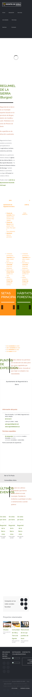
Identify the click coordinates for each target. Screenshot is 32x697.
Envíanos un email (25, 688)
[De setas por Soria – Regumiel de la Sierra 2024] (12, 511)
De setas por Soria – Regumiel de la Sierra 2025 (3, 525)
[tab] (16, 383)
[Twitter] (4, 667)
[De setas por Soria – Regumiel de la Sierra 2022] (20, 511)
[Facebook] (4, 663)
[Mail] (8, 671)
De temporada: (9, 436)
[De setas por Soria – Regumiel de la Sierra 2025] (3, 511)
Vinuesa (5, 630)
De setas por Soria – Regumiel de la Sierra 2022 (20, 525)
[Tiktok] (4, 671)
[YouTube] (8, 667)
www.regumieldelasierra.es (12, 426)
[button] (21, 34)
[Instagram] (8, 663)
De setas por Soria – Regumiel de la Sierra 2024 (12, 525)
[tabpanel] (16, 430)
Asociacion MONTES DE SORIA (18, 681)
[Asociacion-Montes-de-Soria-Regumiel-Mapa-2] (24, 84)
